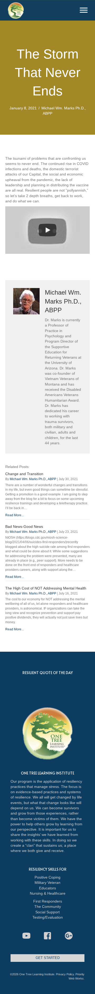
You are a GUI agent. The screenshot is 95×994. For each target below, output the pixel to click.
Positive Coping (47, 877)
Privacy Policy (65, 974)
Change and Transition (24, 474)
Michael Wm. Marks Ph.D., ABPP (33, 479)
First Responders (47, 901)
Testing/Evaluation (47, 917)
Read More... (14, 515)
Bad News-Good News (24, 526)
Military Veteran (47, 882)
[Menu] (84, 10)
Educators (47, 888)
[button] (26, 936)
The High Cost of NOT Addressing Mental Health (45, 588)
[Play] (47, 230)
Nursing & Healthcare (47, 893)
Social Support (47, 912)
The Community (47, 906)
